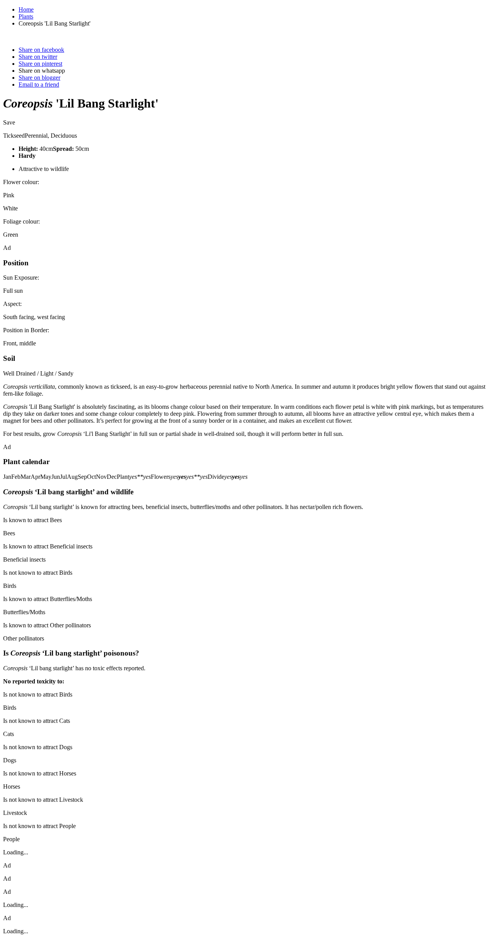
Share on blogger (39, 77)
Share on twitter (38, 56)
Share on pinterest (40, 63)
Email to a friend (39, 84)
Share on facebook (41, 49)
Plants (26, 16)
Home (26, 9)
